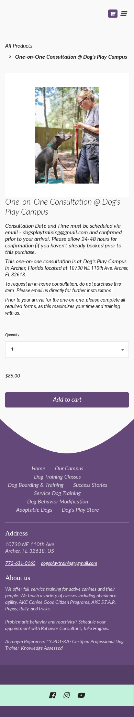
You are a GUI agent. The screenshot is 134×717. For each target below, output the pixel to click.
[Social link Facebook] (52, 695)
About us (17, 577)
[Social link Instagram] (66, 695)
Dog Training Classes (57, 477)
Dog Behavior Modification (57, 501)
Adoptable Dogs (34, 510)
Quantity (12, 335)
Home (38, 468)
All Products (18, 46)
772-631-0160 (20, 563)
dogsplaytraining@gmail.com (69, 563)
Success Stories (90, 485)
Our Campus (69, 468)
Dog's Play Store (80, 510)
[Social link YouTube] (80, 695)
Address (16, 533)
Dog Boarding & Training (36, 485)
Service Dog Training (57, 493)
